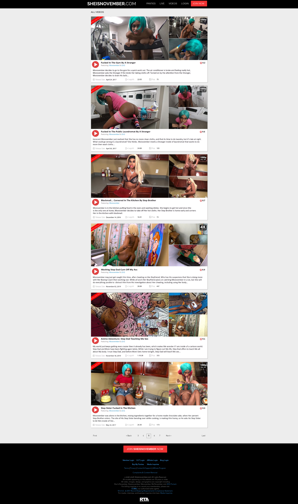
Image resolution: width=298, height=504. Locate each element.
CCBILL (134, 488)
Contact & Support (144, 468)
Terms (126, 468)
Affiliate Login (153, 460)
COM (131, 3)
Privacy (133, 468)
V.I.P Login (141, 460)
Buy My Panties (139, 464)
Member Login (128, 460)
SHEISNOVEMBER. (106, 3)
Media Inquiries (153, 464)
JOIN (211, 3)
